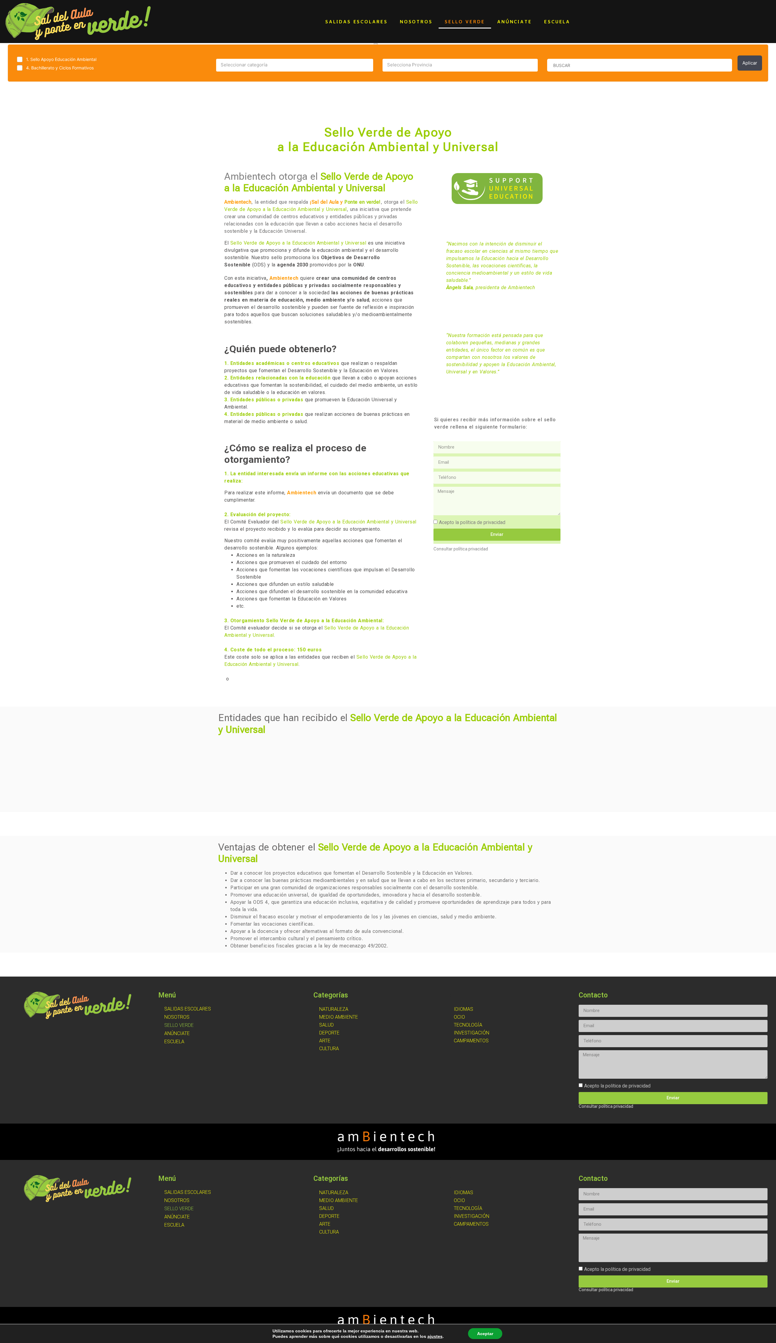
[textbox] (294, 65)
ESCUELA (557, 21)
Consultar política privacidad (460, 548)
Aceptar (485, 1333)
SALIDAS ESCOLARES (356, 21)
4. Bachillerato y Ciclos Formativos (60, 67)
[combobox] (294, 65)
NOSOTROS (416, 21)
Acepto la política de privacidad (472, 522)
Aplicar (749, 63)
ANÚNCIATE (514, 21)
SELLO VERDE (465, 21)
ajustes (435, 1336)
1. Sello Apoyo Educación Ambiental (61, 59)
